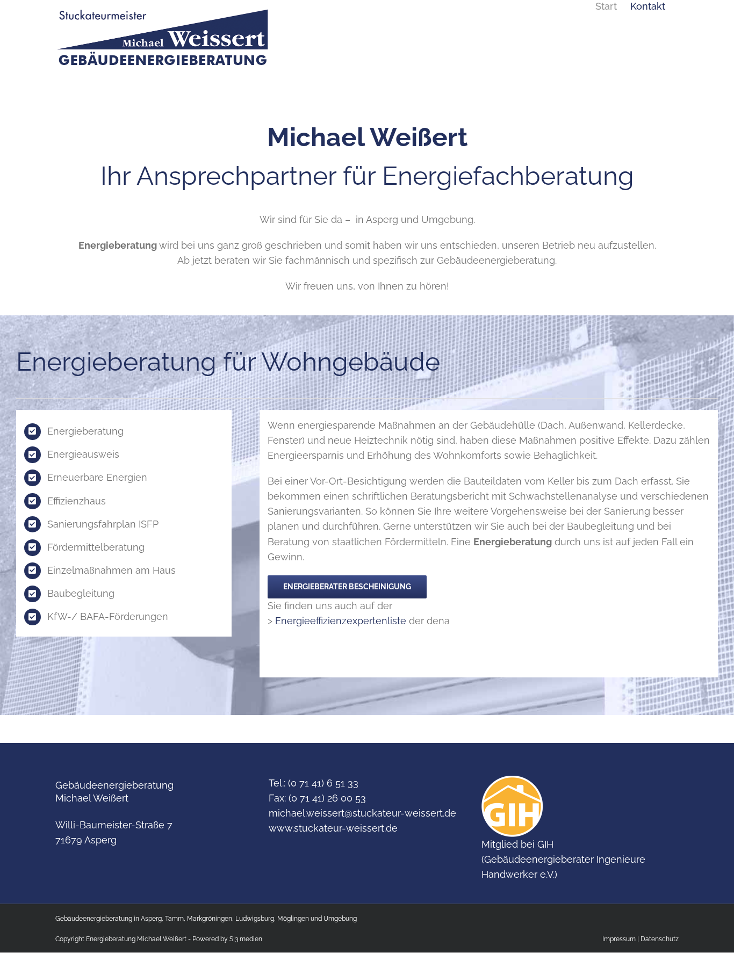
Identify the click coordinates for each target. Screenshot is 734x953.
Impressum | (621, 939)
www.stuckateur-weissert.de (333, 828)
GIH (545, 844)
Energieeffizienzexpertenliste (340, 620)
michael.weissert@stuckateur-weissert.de (362, 813)
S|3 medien (245, 939)
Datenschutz (660, 939)
